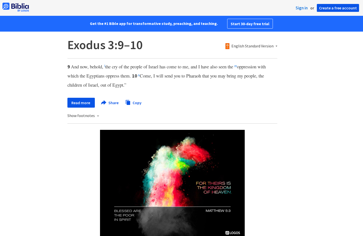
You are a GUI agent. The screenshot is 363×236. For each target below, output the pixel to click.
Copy (136, 102)
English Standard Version (252, 46)
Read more (81, 102)
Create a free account (338, 7)
